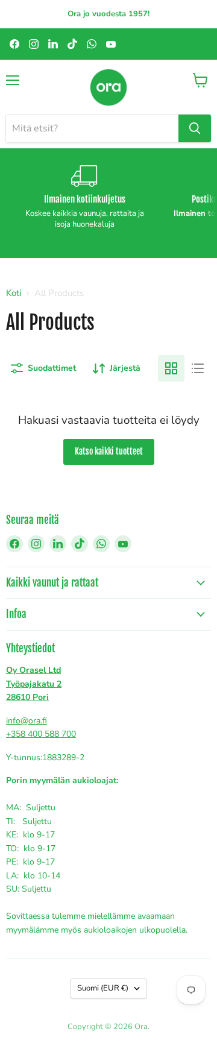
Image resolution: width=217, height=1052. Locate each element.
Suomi (102, 988)
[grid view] (171, 368)
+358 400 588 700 (41, 734)
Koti (13, 293)
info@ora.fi (26, 720)
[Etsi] (194, 128)
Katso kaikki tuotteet (109, 451)
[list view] (197, 368)
